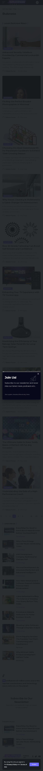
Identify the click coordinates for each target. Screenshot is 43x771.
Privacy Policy (12, 764)
